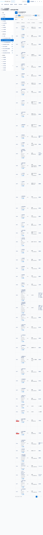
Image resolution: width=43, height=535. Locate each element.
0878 (17, 380)
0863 (17, 241)
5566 (17, 443)
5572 (17, 491)
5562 (17, 406)
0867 (17, 276)
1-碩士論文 (23, 404)
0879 (17, 390)
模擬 (23, 29)
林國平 (40, 259)
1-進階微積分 (23, 124)
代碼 (35, 15)
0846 (17, 75)
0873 (17, 327)
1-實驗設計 (23, 283)
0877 (17, 371)
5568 (17, 457)
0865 (17, 259)
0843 (17, 44)
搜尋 (28, 1)
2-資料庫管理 (23, 206)
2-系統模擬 (23, 266)
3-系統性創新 (23, 388)
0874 (17, 338)
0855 (17, 165)
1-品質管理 (23, 214)
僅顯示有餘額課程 (20, 17)
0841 (17, 27)
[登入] (35, 1)
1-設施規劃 (23, 274)
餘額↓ (16, 17)
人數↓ (38, 15)
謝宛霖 (40, 390)
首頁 (2, 8)
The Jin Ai (40, 466)
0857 (17, 183)
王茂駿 (40, 420)
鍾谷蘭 (40, 66)
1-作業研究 (23, 249)
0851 (17, 125)
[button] (15, 4)
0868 (17, 284)
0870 (17, 307)
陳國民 (40, 442)
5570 (17, 475)
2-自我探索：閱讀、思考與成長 (23, 150)
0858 (17, 197)
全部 (19, 15)
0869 (17, 295)
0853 (17, 144)
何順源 (40, 338)
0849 (17, 102)
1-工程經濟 (23, 258)
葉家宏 (40, 136)
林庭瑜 (40, 55)
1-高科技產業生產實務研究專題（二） (23, 290)
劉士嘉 (40, 327)
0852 (17, 136)
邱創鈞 (40, 44)
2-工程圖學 (23, 34)
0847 (17, 83)
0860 (17, 216)
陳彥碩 (40, 125)
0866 (17, 268)
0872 (17, 317)
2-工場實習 (23, 142)
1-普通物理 (23, 73)
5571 (17, 483)
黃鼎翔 (40, 102)
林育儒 (40, 27)
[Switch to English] (37, 1)
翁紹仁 (40, 268)
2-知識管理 (23, 449)
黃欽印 (40, 154)
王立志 (40, 491)
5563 (17, 411)
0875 (17, 347)
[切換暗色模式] (41, 1)
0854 (17, 153)
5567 (17, 450)
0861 (17, 224)
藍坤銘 (40, 114)
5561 (17, 398)
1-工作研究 (23, 173)
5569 (17, 466)
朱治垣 (41, 309)
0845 (17, 66)
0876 (17, 359)
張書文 (40, 174)
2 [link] (38, 496)
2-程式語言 (23, 26)
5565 (17, 432)
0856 (17, 174)
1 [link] (36, 496)
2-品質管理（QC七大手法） (23, 239)
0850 (17, 114)
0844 (17, 55)
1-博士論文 (23, 410)
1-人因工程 (23, 222)
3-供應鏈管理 (23, 379)
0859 (17, 208)
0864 (17, 251)
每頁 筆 (18, 19)
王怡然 (40, 83)
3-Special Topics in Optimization (23, 464)
